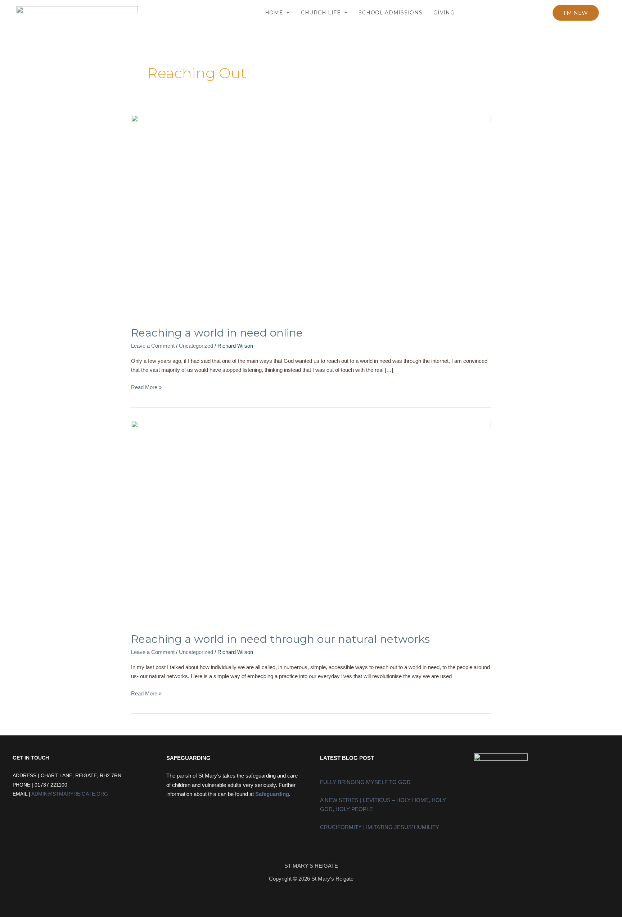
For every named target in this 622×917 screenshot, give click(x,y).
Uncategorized (196, 346)
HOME (274, 12)
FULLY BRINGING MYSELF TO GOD (365, 782)
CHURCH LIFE (321, 12)
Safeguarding (272, 794)
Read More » (146, 386)
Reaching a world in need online (217, 332)
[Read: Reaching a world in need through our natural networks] (311, 522)
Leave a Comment (153, 346)
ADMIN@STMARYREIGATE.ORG (69, 794)
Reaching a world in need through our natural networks (280, 639)
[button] (162, 12)
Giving (443, 12)
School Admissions (390, 12)
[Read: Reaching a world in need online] (311, 216)
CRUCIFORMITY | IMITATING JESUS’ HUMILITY (379, 827)
